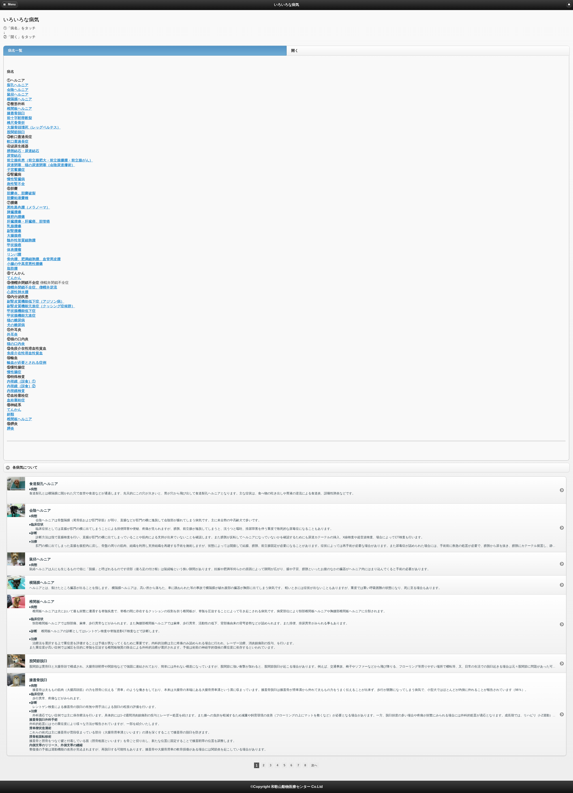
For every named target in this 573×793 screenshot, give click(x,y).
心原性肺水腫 (17, 292)
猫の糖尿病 (16, 320)
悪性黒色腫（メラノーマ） (28, 207)
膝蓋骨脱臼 (16, 113)
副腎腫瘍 (14, 231)
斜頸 (10, 414)
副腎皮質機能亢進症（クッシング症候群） (41, 306)
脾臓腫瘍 (14, 212)
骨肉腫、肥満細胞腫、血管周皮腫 (34, 259)
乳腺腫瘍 (14, 226)
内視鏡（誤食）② (21, 386)
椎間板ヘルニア (19, 108)
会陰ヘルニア (17, 90)
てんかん (14, 278)
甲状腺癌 (14, 245)
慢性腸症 (14, 372)
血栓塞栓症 (16, 400)
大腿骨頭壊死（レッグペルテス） (34, 127)
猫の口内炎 (16, 344)
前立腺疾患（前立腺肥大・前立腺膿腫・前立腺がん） (50, 160)
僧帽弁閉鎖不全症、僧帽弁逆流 (32, 287)
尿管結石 (14, 155)
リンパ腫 (14, 254)
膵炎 (10, 428)
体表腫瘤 (14, 250)
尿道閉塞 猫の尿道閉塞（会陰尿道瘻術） (41, 165)
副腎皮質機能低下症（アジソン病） (35, 301)
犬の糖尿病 (16, 325)
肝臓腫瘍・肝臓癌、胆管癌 (28, 221)
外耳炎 (12, 334)
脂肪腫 (12, 268)
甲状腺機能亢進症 (21, 315)
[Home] (569, 4)
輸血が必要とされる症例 (26, 362)
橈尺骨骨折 (16, 123)
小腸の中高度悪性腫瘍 (25, 264)
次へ (314, 765)
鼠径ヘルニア (17, 94)
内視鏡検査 (16, 391)
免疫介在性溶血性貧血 (25, 353)
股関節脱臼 (16, 132)
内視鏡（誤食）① (21, 381)
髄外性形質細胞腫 (21, 240)
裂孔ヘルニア (17, 85)
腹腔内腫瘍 (16, 217)
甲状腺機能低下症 (21, 311)
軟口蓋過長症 (17, 141)
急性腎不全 (16, 184)
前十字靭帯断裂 (19, 118)
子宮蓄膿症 (16, 170)
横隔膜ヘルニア (19, 99)
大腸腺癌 (14, 235)
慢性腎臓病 (16, 179)
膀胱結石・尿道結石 (23, 151)
